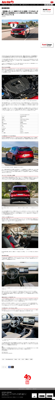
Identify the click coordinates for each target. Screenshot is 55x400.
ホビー (38, 4)
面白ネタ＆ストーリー (15, 4)
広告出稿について (28, 388)
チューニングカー (33, 4)
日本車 (31, 359)
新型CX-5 (27, 359)
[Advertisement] (20, 48)
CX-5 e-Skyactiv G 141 (9, 359)
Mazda (16, 359)
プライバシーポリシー (22, 388)
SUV (19, 359)
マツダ (23, 359)
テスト (9, 4)
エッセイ (42, 4)
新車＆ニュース (4, 4)
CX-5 (3, 359)
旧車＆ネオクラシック (26, 4)
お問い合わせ (34, 388)
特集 (20, 4)
